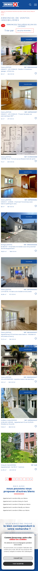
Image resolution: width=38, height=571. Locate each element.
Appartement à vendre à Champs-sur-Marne (16, 504)
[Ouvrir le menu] (35, 4)
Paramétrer (18, 558)
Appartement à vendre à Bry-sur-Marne (15, 498)
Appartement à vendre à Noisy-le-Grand (15, 501)
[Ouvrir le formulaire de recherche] (30, 4)
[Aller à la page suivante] (31, 479)
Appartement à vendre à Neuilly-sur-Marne (16, 507)
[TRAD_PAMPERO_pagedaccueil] (10, 6)
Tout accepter (18, 564)
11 (27, 479)
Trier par (9, 30)
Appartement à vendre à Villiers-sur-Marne (16, 510)
